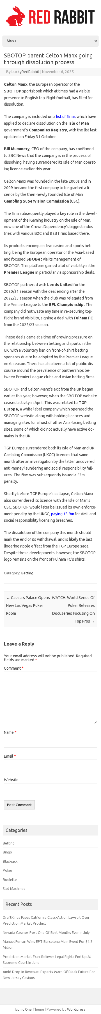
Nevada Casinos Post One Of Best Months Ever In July (46, 932)
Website (11, 780)
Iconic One (23, 1009)
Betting (27, 573)
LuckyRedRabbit (25, 71)
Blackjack (10, 861)
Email (10, 756)
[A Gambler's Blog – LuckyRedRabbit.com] (50, 26)
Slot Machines (14, 888)
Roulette (10, 879)
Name (10, 732)
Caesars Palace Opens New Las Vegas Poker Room (28, 605)
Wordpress (76, 1009)
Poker (7, 870)
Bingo (7, 852)
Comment (14, 668)
